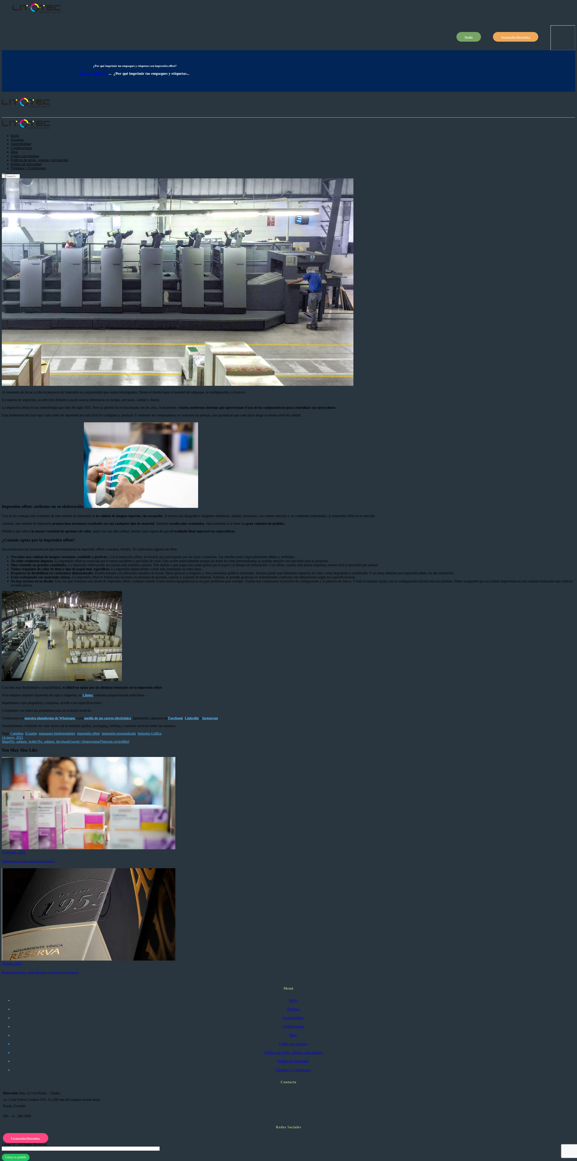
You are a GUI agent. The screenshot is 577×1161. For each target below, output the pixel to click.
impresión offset (88, 733)
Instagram (210, 718)
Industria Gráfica (150, 733)
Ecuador (31, 733)
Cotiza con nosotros (293, 1044)
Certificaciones (293, 1026)
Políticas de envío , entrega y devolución (293, 1052)
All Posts (99, 73)
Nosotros (293, 1009)
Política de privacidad (293, 1061)
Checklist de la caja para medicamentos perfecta (28, 861)
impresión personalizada (119, 733)
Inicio (293, 1000)
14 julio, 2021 (12, 963)
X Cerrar (8, 1148)
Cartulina (16, 733)
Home (85, 73)
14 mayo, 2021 (12, 737)
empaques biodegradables (57, 733)
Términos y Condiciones (293, 1070)
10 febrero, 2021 (13, 852)
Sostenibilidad (293, 1018)
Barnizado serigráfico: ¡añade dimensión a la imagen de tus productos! (40, 972)
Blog (293, 1035)
